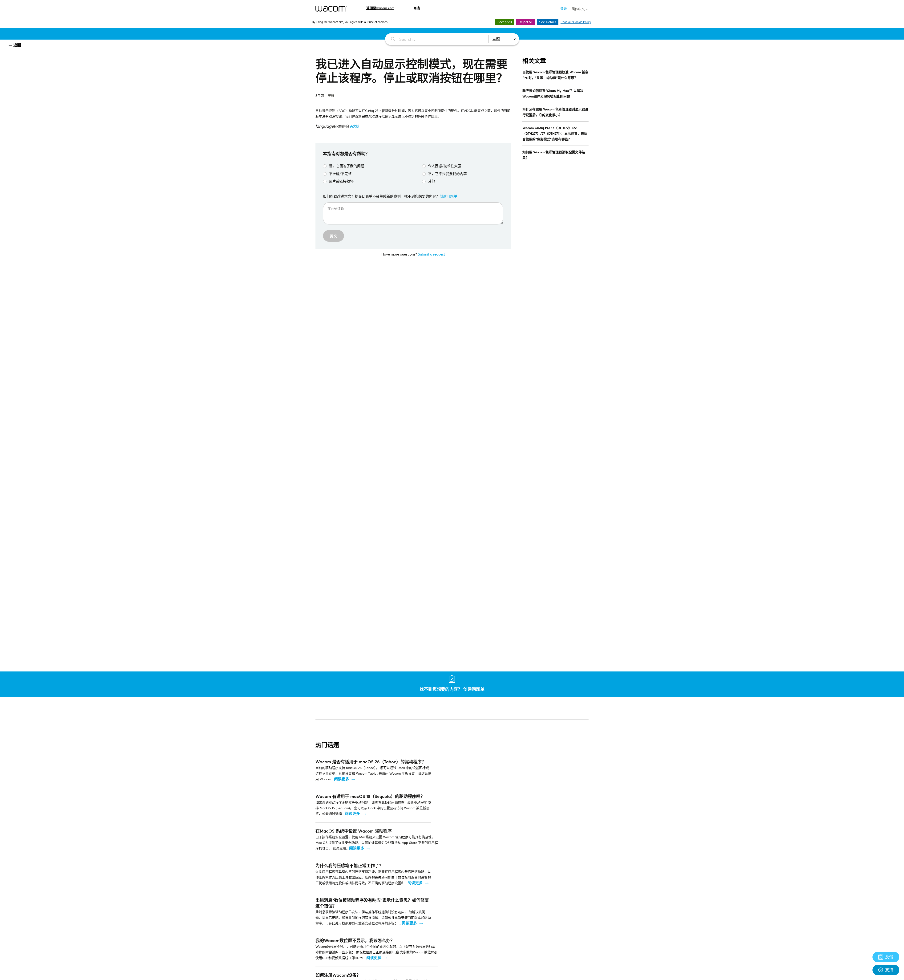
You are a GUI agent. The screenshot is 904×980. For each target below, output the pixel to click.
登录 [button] (563, 8)
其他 (431, 181)
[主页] (331, 9)
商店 (416, 8)
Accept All (504, 22)
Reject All (525, 22)
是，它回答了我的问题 (346, 165)
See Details (547, 22)
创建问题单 (448, 196)
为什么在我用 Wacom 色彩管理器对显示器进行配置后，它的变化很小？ (555, 112)
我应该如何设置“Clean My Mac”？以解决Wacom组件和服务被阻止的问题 (552, 93)
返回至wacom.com (380, 8)
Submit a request (431, 254)
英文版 (354, 126)
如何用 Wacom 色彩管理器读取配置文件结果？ (553, 155)
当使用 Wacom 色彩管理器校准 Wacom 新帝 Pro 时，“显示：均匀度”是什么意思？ (555, 75)
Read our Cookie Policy (576, 22)
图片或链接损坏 (341, 181)
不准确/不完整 (340, 173)
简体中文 (579, 9)
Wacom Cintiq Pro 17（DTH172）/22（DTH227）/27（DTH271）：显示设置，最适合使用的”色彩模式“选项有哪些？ (554, 133)
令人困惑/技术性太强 (444, 165)
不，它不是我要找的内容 (447, 173)
